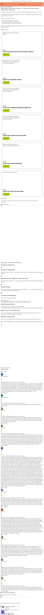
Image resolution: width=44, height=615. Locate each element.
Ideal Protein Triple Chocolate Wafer (13, 191)
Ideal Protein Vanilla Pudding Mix (12, 163)
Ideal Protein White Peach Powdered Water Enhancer (18, 51)
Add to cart (6, 54)
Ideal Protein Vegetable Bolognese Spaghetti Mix (17, 107)
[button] (42, 4)
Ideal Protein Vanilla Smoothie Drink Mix (14, 135)
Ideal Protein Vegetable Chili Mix (12, 79)
